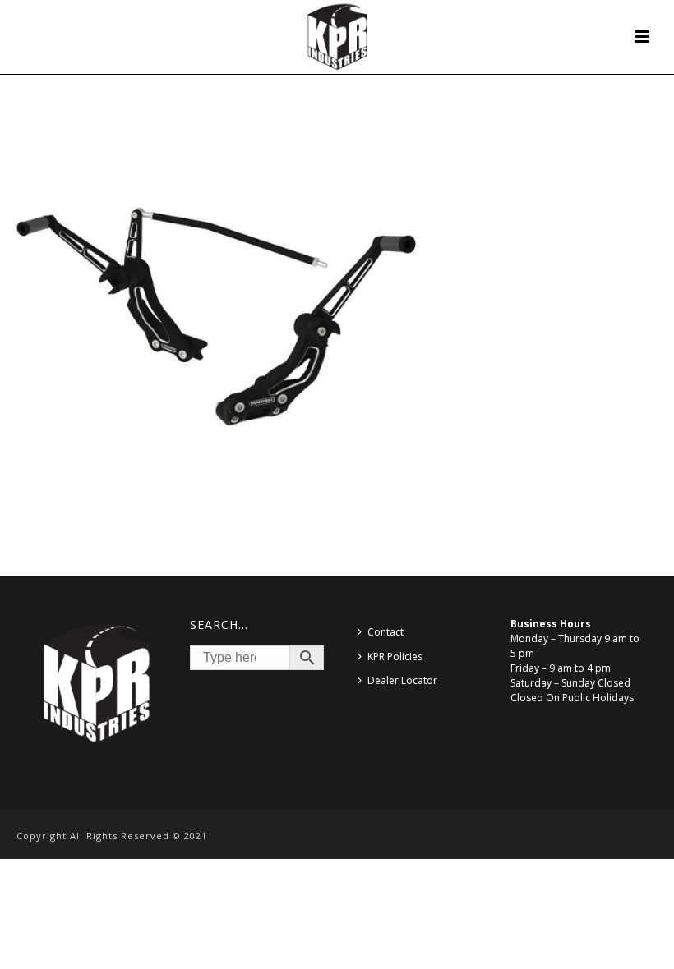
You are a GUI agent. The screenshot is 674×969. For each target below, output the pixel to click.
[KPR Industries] (337, 37)
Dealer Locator (402, 680)
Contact (385, 632)
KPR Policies (394, 657)
